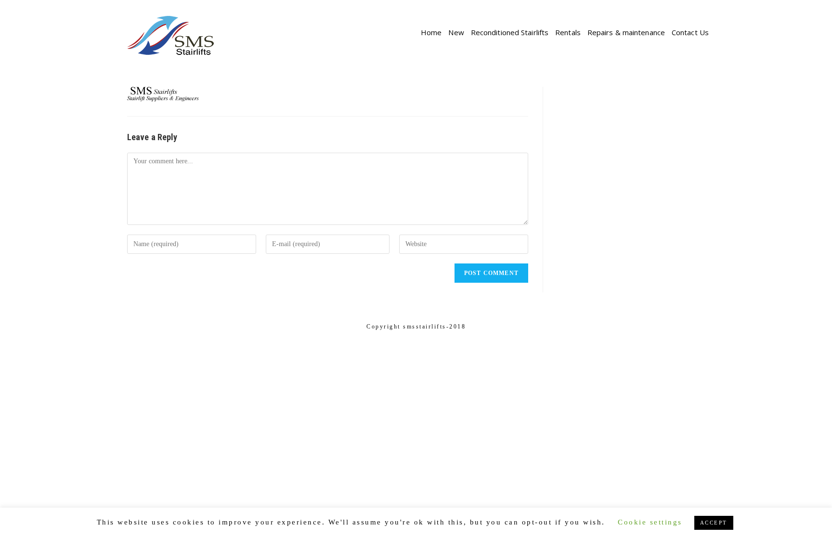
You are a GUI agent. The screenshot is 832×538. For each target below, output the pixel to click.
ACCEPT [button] (714, 522)
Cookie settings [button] (650, 522)
